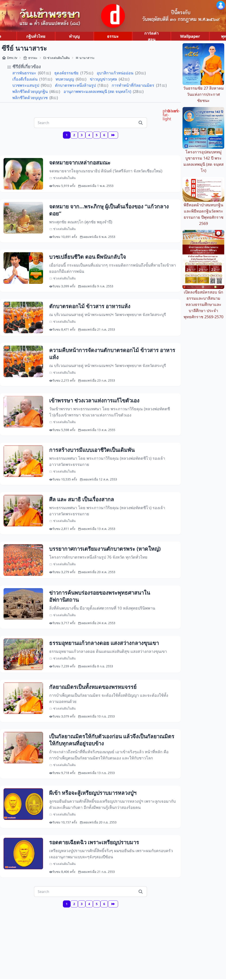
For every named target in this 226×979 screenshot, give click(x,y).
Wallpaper (190, 36)
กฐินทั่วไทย (35, 36)
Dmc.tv (12, 58)
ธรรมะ (113, 36)
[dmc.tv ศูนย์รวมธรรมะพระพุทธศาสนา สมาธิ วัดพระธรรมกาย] (113, 16)
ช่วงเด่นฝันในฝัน (58, 58)
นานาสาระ (87, 58)
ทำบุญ (74, 36)
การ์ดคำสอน (151, 36)
